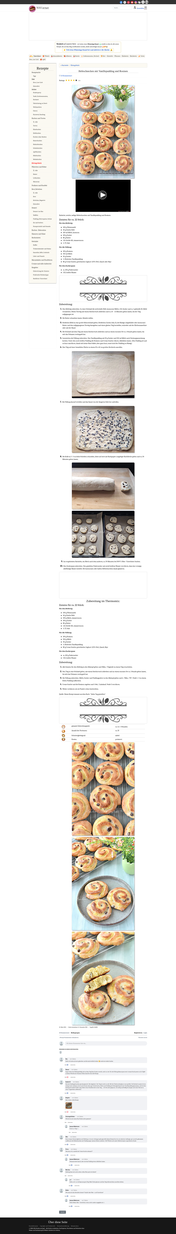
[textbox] (106, 1044)
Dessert (34, 208)
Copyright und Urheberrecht (47, 1226)
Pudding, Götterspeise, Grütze (42, 219)
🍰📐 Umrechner (35, 56)
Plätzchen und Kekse (39, 167)
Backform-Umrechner (40, 278)
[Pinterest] (128, 2)
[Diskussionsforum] (143, 3)
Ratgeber (35, 267)
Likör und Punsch (38, 256)
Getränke (35, 241)
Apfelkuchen (37, 152)
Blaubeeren (133, 56)
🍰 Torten (141, 56)
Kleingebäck (37, 163)
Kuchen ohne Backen (39, 137)
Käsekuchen (37, 129)
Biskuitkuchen (37, 144)
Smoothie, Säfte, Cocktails (41, 252)
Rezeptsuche (36, 72)
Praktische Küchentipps (40, 275)
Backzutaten (36, 238)
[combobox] (122, 8)
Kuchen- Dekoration (39, 230)
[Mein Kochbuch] (146, 3)
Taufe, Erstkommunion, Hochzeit (40, 97)
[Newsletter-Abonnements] (139, 3)
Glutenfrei (110, 56)
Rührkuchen (37, 155)
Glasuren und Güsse (38, 234)
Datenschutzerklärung (63, 1226)
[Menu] (145, 7)
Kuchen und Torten (38, 118)
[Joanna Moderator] (60, 1052)
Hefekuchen (37, 133)
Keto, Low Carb (33, 59)
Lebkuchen (36, 178)
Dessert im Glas (38, 211)
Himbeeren (125, 56)
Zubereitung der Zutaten (41, 271)
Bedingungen (75, 1033)
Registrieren (138, 1033)
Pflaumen (117, 56)
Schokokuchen (37, 148)
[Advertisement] (88, 26)
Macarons (36, 182)
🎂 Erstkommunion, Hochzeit (90, 56)
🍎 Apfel (42, 59)
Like (65, 1064)
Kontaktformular (33, 1226)
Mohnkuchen (37, 159)
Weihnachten (37, 107)
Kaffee (35, 245)
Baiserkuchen (37, 141)
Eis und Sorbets (38, 223)
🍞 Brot (103, 56)
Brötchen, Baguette (39, 200)
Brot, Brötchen (37, 189)
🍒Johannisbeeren (56, 56)
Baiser (35, 174)
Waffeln (35, 215)
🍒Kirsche (76, 56)
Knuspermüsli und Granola (41, 226)
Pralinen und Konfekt (39, 185)
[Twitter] (125, 2)
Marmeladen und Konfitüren (42, 260)
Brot (34, 196)
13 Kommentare (66, 76)
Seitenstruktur (75, 1226)
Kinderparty (37, 92)
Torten (35, 126)
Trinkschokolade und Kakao (42, 249)
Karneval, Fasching (39, 114)
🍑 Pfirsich (46, 56)
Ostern (35, 111)
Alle (36, 122)
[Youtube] (132, 2)
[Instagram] (136, 2)
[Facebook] (121, 2)
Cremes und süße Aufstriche (42, 264)
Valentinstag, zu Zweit (40, 103)
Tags (34, 76)
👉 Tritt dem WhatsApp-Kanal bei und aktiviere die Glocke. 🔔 (88, 50)
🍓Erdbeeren (68, 56)
